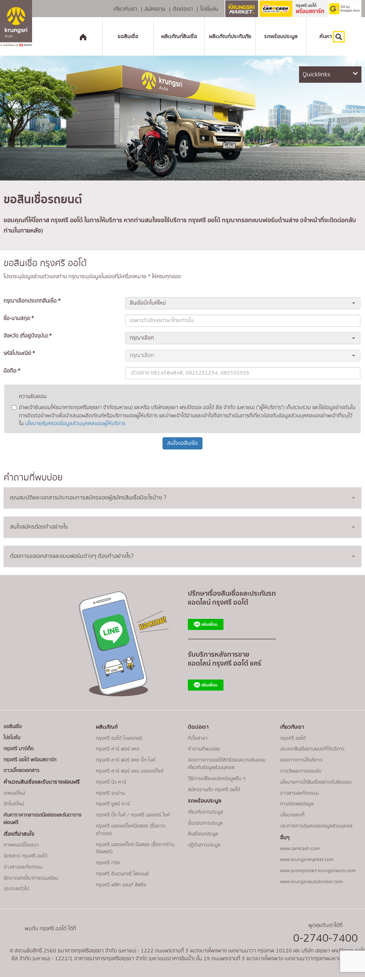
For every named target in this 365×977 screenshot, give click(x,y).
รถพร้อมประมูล (281, 36)
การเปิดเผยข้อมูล (297, 804)
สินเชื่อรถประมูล (203, 834)
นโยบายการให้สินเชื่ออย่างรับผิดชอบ (315, 782)
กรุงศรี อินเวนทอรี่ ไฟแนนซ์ (122, 873)
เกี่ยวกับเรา (125, 9)
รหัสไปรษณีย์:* (19, 353)
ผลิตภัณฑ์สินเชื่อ (179, 36)
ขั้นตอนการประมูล (205, 823)
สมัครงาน (155, 9)
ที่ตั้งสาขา (198, 738)
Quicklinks (316, 74)
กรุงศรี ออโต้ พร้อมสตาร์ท (30, 759)
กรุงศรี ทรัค (108, 862)
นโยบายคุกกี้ (292, 815)
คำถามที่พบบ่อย (204, 749)
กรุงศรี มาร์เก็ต (19, 748)
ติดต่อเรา (183, 9)
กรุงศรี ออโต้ (293, 738)
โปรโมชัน (209, 9)
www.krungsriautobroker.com (311, 881)
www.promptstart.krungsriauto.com (318, 870)
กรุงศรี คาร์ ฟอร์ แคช (117, 749)
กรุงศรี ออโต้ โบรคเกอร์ (119, 738)
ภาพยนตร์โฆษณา (21, 845)
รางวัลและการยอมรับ (301, 771)
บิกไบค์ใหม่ (14, 804)
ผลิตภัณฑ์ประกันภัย (230, 36)
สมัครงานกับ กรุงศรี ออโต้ (214, 789)
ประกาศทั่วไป (16, 888)
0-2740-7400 (325, 938)
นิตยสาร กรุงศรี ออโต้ (25, 856)
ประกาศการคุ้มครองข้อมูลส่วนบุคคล (316, 826)
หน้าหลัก (12, 69)
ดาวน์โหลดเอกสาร (22, 770)
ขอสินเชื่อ (128, 36)
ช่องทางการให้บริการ (301, 760)
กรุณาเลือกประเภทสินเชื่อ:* (32, 301)
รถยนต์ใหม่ (14, 793)
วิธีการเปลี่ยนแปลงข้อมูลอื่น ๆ (217, 778)
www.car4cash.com (300, 848)
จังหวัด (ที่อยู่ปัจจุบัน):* (28, 336)
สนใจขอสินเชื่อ (182, 443)
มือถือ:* (12, 371)
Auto (34, 69)
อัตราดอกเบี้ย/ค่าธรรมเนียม (31, 878)
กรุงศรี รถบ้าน (110, 793)
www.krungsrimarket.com (307, 859)
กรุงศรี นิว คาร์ (111, 782)
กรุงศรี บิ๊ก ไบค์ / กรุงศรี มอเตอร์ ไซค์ (133, 815)
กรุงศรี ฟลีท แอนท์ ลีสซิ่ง (121, 885)
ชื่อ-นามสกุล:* (19, 318)
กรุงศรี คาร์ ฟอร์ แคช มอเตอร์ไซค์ (130, 771)
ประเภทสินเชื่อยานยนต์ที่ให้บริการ (312, 749)
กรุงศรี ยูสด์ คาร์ (113, 804)
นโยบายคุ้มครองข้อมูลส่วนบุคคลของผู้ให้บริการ (75, 424)
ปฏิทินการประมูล (204, 845)
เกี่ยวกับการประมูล (205, 812)
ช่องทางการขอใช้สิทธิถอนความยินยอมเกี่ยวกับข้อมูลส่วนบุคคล (227, 764)
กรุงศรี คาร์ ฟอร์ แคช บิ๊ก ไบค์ (125, 760)
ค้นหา (326, 36)
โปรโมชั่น (12, 737)
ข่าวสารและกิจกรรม (23, 867)
